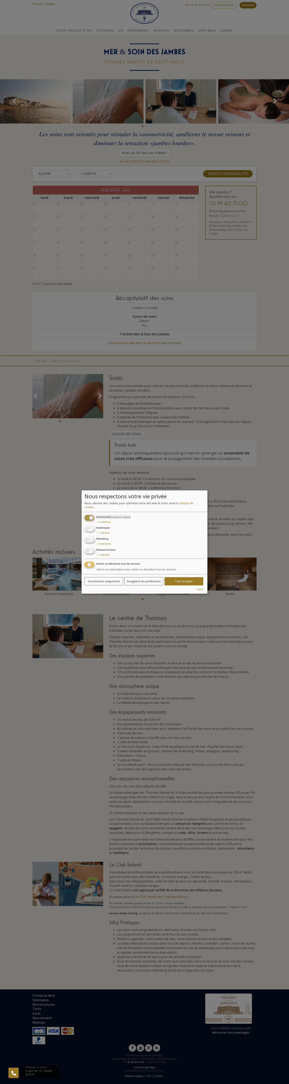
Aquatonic (161, 30)
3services (103, 522)
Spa (120, 30)
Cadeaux (226, 30)
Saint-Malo (207, 30)
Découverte (105, 30)
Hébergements (138, 30)
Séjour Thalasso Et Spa (74, 30)
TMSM (199, 589)
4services (103, 544)
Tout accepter (184, 581)
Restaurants (184, 30)
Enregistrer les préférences (144, 581)
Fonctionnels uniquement (104, 581)
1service (103, 533)
